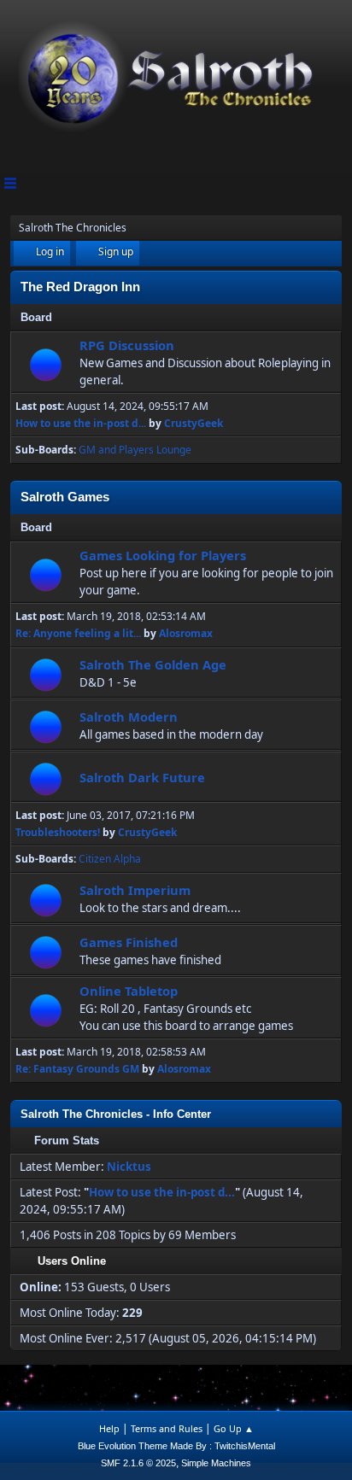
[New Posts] (45, 364)
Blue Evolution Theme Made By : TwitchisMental (176, 1446)
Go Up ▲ (234, 1428)
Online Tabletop (128, 990)
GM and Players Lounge (135, 449)
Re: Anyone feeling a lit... (78, 633)
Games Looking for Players (162, 555)
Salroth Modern (128, 716)
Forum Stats (66, 1140)
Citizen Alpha (110, 858)
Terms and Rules (166, 1428)
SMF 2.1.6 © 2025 (138, 1463)
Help (109, 1428)
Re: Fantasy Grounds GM (77, 1069)
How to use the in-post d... (80, 423)
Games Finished (128, 942)
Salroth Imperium (135, 889)
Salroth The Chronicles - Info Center (116, 1114)
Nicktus (129, 1166)
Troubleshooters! (57, 832)
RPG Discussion (126, 345)
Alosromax (186, 633)
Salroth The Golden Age (152, 664)
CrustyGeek (193, 423)
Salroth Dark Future (142, 777)
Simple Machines (216, 1463)
